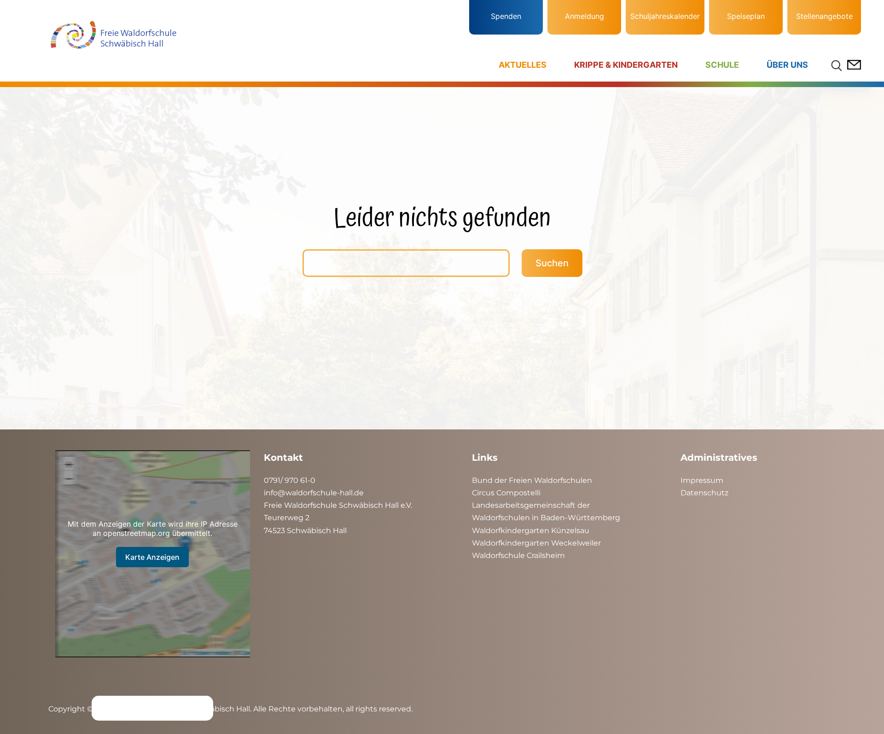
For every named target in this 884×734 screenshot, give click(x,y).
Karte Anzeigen (152, 557)
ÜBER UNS (787, 65)
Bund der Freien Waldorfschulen (532, 480)
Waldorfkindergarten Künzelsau (530, 530)
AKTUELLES (523, 65)
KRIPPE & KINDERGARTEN (626, 65)
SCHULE (722, 65)
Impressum (701, 480)
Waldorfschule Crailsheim (518, 555)
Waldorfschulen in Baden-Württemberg (546, 517)
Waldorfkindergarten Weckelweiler (536, 543)
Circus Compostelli (506, 492)
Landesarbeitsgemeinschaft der (531, 505)
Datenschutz (704, 492)
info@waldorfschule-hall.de (314, 492)
